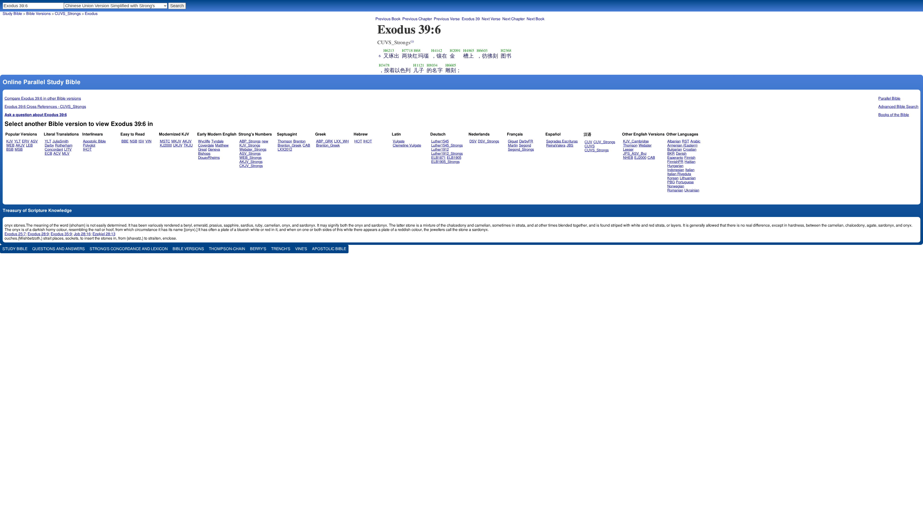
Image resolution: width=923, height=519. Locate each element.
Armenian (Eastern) (682, 145)
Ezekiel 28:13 (104, 234)
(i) (412, 41)
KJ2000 (166, 145)
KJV (9, 141)
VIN (148, 141)
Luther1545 (440, 141)
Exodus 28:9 (38, 234)
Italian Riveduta (679, 174)
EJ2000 (640, 158)
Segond (525, 145)
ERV (25, 141)
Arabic (695, 141)
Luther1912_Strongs (447, 153)
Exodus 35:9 (61, 234)
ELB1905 (454, 158)
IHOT (87, 149)
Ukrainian (691, 190)
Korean (673, 178)
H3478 (384, 65)
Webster (645, 145)
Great (202, 149)
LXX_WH (341, 141)
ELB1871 (438, 158)
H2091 (455, 50)
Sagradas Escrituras (562, 141)
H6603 (482, 50)
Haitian (690, 162)
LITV (68, 149)
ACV (57, 153)
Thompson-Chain (227, 249)
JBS (570, 145)
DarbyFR (526, 141)
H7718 (407, 50)
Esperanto (675, 158)
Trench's (280, 249)
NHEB (628, 158)
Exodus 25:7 (15, 234)
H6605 (450, 65)
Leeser (628, 149)
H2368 (506, 50)
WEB (10, 145)
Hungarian (675, 166)
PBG (671, 182)
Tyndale (217, 141)
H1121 (418, 65)
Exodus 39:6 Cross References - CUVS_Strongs (45, 107)
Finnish (689, 158)
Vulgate (399, 141)
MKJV (176, 141)
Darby (49, 145)
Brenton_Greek (289, 145)
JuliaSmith (60, 141)
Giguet (513, 141)
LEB (29, 145)
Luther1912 (440, 149)
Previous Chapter (417, 19)
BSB (9, 149)
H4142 (436, 50)
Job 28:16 (82, 234)
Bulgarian (674, 149)
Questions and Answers (58, 249)
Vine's (301, 249)
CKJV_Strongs (251, 166)
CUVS (590, 146)
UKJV (177, 145)
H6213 (388, 50)
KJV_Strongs (249, 145)
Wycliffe (204, 141)
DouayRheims (209, 158)
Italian (689, 170)
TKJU (188, 145)
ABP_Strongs (250, 141)
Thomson (285, 141)
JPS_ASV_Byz (635, 153)
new (265, 141)
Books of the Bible (893, 115)
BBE (125, 141)
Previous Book (387, 19)
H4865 (468, 50)
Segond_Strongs (521, 149)
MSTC (165, 141)
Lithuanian (688, 178)
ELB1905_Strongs (445, 162)
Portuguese (685, 182)
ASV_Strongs (250, 153)
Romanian (675, 190)
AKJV (20, 145)
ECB (48, 153)
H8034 (432, 65)
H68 (417, 50)
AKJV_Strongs (250, 162)
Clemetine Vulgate (407, 145)
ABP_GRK (324, 141)
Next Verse (491, 19)
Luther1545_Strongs (447, 145)
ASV (34, 141)
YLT (17, 141)
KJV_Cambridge (636, 141)
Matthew (222, 145)
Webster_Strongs (252, 149)
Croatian (689, 149)
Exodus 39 (471, 19)
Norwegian (675, 186)
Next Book (535, 19)
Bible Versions (38, 14)
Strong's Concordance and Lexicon (129, 249)
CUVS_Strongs (68, 14)
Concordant (54, 149)
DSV (473, 141)
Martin (513, 145)
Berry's (258, 249)
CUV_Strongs (604, 142)
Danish (681, 153)
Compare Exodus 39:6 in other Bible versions (43, 98)
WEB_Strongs (250, 158)
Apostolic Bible (329, 249)
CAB (306, 145)
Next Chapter (513, 19)
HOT (358, 141)
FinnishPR (675, 162)
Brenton (299, 141)
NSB (133, 141)
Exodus (91, 14)
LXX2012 (285, 149)
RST (685, 141)
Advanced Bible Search (898, 107)
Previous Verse (447, 19)
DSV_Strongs (488, 141)
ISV (141, 141)
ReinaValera (555, 145)
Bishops (204, 153)
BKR (671, 153)
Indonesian (675, 170)
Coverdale (206, 145)
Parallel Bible (889, 98)
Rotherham (63, 145)
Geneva (214, 149)
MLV (65, 153)
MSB (19, 149)
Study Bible (12, 14)
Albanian (674, 141)
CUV (588, 142)
